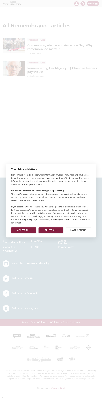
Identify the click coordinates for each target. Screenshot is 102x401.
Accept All (23, 230)
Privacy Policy (26, 219)
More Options (78, 230)
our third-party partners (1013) (56, 177)
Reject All (51, 230)
